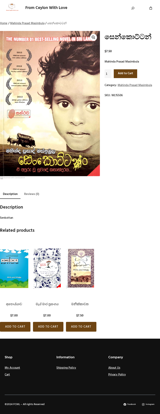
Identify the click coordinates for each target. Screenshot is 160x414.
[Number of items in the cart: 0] (151, 8)
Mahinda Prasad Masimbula (27, 23)
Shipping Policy (66, 368)
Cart (7, 374)
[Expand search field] (133, 8)
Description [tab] (10, 194)
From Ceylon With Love (46, 8)
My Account (12, 368)
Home (3, 23)
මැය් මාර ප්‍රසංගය (47, 304)
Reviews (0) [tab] (31, 194)
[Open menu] (113, 8)
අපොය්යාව (14, 304)
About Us (114, 368)
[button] (93, 37)
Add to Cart (125, 73)
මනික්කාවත (80, 304)
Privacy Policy (117, 374)
